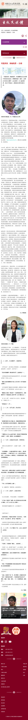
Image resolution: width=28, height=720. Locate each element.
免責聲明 (3, 705)
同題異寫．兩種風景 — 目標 (8, 32)
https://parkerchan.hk (12, 140)
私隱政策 (3, 711)
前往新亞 (3, 703)
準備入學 (25, 663)
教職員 (24, 669)
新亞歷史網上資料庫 (5, 687)
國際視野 (3, 675)
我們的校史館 (5, 53)
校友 (24, 672)
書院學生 (25, 666)
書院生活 (3, 678)
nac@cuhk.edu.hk (9, 655)
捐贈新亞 (3, 684)
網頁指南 (3, 700)
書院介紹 (3, 663)
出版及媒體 (7, 30)
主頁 (2, 30)
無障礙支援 (3, 708)
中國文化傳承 (4, 666)
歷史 (2, 669)
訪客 (24, 675)
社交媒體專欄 (14, 30)
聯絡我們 (3, 697)
